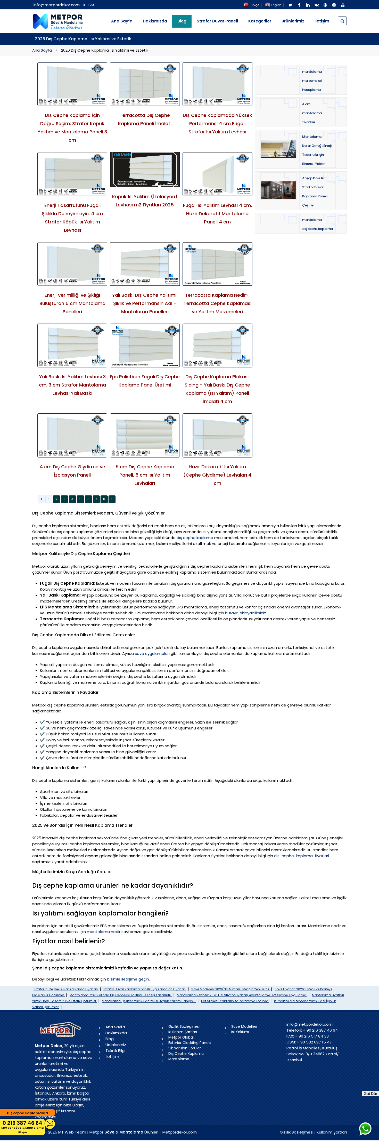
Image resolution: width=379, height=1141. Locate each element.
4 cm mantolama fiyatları (312, 113)
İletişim (322, 21)
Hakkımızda (155, 21)
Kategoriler (259, 21)
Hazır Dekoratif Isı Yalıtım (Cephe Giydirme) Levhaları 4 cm (217, 474)
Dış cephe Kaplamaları (27, 1113)
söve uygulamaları (152, 653)
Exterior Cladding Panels (189, 1042)
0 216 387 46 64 (22, 1126)
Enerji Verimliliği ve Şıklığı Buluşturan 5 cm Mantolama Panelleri (72, 303)
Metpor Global (181, 1037)
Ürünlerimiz (293, 21)
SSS (91, 4)
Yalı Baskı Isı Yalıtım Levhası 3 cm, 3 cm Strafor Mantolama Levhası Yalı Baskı (72, 384)
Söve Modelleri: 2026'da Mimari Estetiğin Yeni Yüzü (230, 989)
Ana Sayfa (122, 21)
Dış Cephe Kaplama (186, 1053)
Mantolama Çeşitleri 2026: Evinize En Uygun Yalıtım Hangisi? (149, 1001)
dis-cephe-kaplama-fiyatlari (301, 855)
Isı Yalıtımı (240, 1031)
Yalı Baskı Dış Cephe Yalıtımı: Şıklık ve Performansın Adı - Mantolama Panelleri (144, 303)
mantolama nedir (103, 931)
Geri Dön (370, 1094)
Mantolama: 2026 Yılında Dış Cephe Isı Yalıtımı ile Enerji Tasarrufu (121, 995)
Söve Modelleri (244, 1026)
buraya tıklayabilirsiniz (245, 613)
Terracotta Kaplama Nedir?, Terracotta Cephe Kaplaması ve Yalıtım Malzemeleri (217, 303)
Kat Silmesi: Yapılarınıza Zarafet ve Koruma (235, 1001)
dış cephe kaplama (195, 537)
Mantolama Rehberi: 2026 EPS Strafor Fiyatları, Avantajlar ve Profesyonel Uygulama (242, 995)
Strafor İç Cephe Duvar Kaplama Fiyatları (66, 989)
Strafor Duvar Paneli (217, 21)
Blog (109, 1038)
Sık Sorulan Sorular (184, 1048)
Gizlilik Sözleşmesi (184, 1026)
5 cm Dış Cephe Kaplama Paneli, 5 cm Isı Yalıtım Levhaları (145, 474)
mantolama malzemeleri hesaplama (312, 80)
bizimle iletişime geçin (128, 979)
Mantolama (178, 1059)
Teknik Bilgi (115, 1050)
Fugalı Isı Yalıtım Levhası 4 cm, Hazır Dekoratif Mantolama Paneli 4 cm (217, 213)
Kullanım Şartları (182, 1031)
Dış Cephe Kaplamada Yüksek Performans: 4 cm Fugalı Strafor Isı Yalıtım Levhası (217, 123)
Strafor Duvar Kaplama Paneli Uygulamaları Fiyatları (144, 989)
